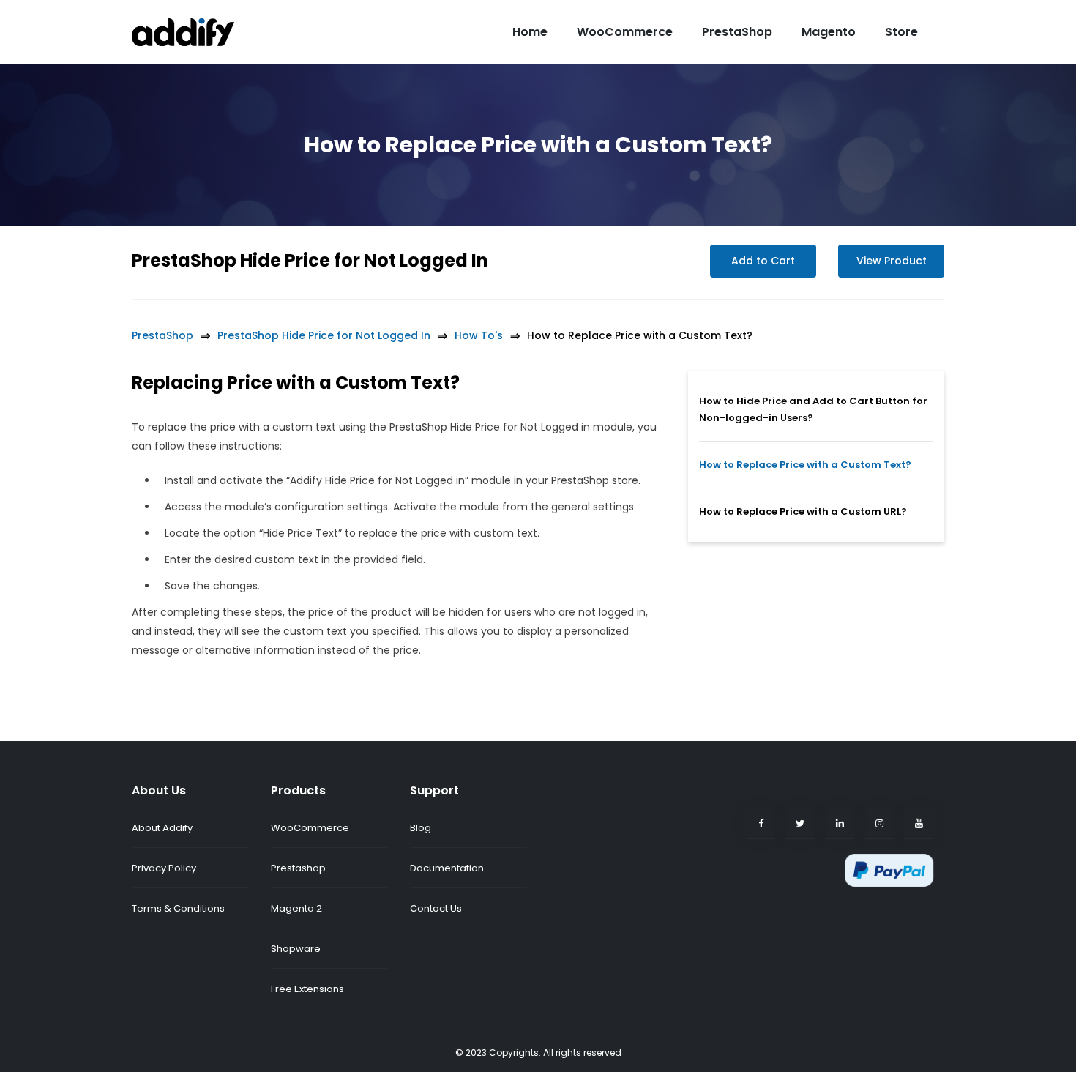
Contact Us (436, 908)
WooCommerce (625, 31)
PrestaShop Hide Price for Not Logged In (310, 260)
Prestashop (298, 868)
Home (530, 31)
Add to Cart (763, 260)
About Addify (162, 828)
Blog (420, 828)
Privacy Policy (164, 868)
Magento (829, 31)
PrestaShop (737, 31)
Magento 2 (296, 908)
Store (901, 31)
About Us (159, 790)
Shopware (296, 949)
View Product (891, 260)
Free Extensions (307, 989)
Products (298, 790)
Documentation (447, 868)
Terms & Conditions (178, 908)
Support (434, 790)
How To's (479, 335)
